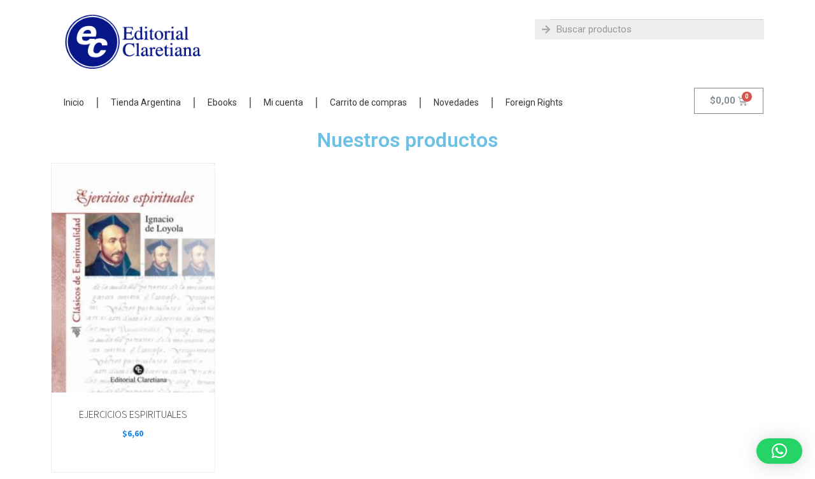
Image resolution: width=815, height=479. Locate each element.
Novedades (456, 102)
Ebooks (222, 102)
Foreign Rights (534, 102)
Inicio (74, 102)
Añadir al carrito (132, 378)
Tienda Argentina (146, 102)
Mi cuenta (283, 102)
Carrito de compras (368, 102)
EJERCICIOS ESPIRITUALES (133, 414)
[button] (779, 451)
